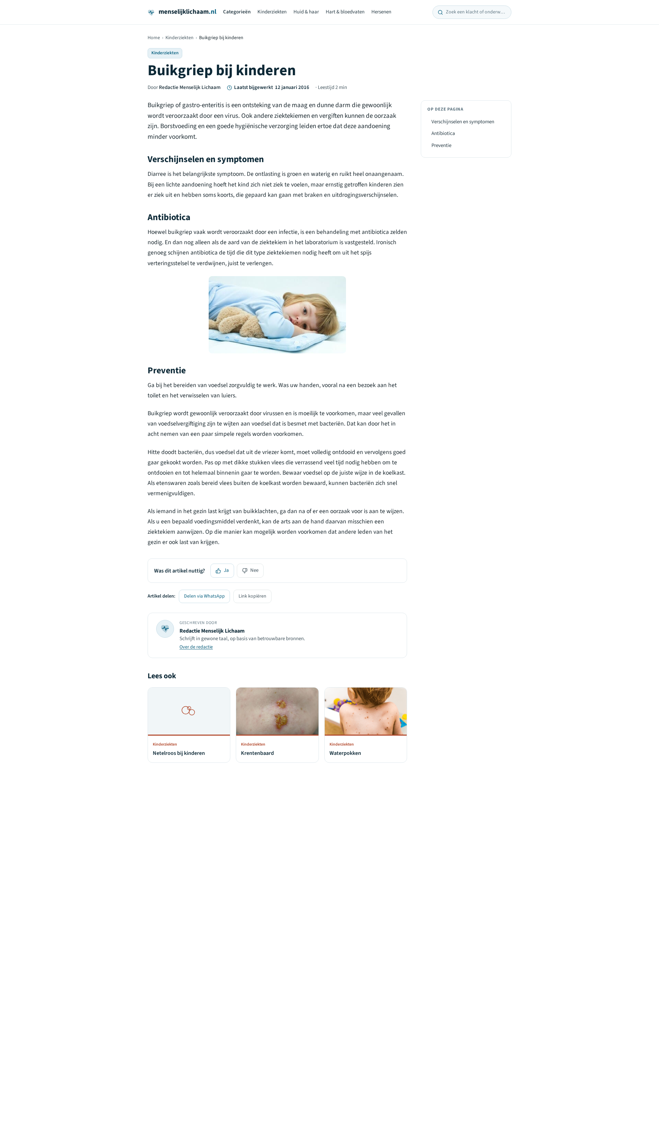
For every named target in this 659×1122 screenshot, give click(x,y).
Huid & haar (306, 11)
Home (154, 37)
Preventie (441, 145)
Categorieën (237, 11)
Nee (254, 570)
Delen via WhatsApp (204, 596)
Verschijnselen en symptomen (462, 121)
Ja (226, 570)
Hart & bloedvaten (345, 11)
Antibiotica (443, 133)
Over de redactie (196, 647)
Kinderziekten (272, 11)
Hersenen (381, 11)
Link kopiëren (252, 596)
